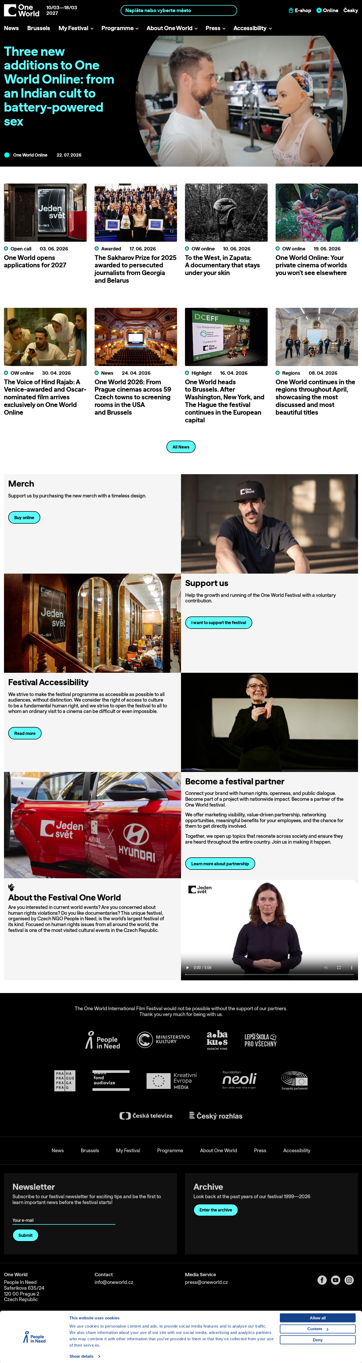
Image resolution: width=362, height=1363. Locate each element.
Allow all (318, 1318)
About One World (169, 28)
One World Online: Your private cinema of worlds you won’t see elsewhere (311, 265)
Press (213, 28)
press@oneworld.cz (206, 1282)
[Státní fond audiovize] (111, 1081)
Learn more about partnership (220, 863)
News (11, 28)
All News (181, 447)
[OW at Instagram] (351, 1280)
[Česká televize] (146, 1116)
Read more (25, 733)
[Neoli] (239, 1081)
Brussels (38, 28)
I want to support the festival (218, 622)
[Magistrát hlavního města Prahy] (65, 1081)
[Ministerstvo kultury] (163, 1039)
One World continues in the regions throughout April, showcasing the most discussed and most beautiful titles (315, 397)
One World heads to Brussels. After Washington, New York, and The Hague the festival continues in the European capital (224, 401)
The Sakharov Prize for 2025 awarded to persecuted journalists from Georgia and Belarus (135, 269)
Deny (318, 1340)
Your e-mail (24, 1212)
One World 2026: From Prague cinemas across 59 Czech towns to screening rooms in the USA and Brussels (133, 397)
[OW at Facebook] (324, 1280)
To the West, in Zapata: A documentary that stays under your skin (222, 265)
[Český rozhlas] (216, 1115)
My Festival (73, 28)
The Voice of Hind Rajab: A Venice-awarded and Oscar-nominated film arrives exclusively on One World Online (45, 397)
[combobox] (179, 10)
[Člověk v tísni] (102, 1040)
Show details (81, 1356)
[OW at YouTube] (338, 1280)
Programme (117, 28)
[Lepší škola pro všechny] (260, 1040)
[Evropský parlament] (294, 1081)
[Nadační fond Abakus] (217, 1040)
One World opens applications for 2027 (35, 261)
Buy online (24, 517)
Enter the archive (216, 1210)
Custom (314, 1329)
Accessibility (250, 28)
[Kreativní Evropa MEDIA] (171, 1081)
